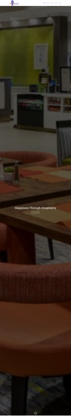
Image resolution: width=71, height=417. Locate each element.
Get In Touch (35, 212)
